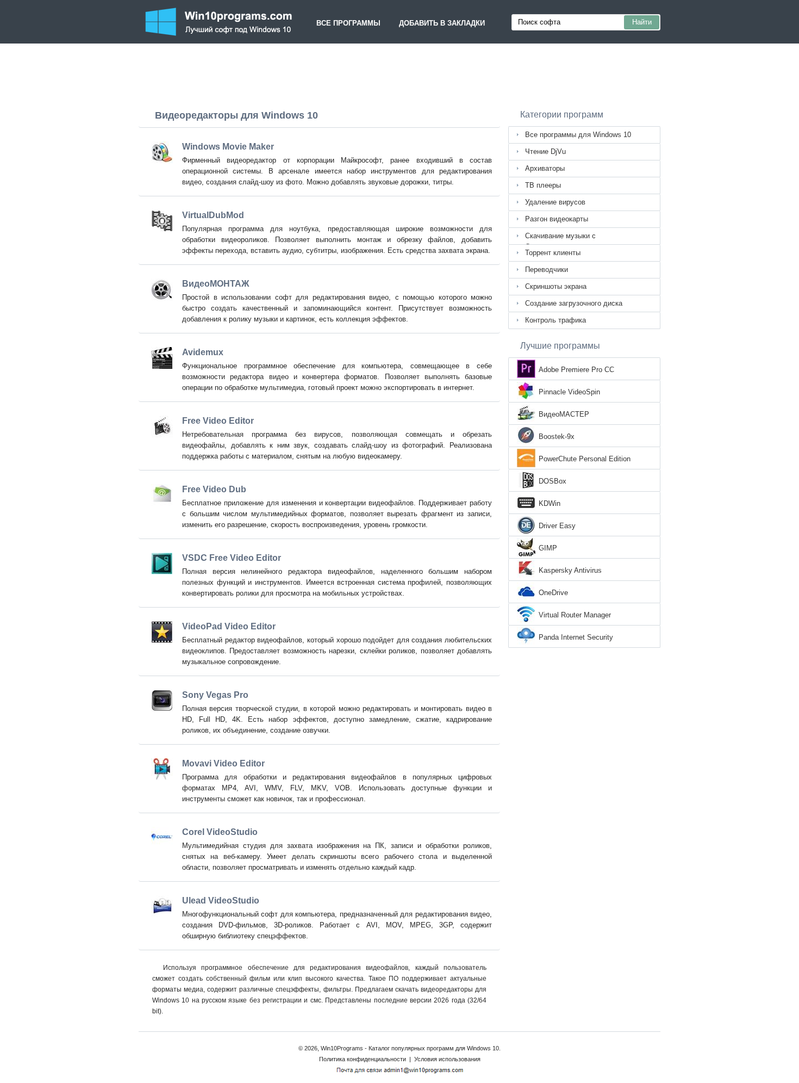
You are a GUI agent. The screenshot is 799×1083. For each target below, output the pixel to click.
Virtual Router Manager (575, 615)
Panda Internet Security (576, 637)
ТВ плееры (543, 185)
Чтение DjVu (545, 151)
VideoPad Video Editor (229, 626)
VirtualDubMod (213, 215)
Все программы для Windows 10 (578, 135)
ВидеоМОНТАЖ (215, 283)
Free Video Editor (218, 420)
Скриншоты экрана (555, 286)
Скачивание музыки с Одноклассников (560, 238)
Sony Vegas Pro (215, 695)
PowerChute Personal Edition (585, 459)
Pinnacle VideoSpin (569, 392)
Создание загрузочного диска (573, 303)
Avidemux (202, 352)
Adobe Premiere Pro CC (576, 370)
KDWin (549, 503)
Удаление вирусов (555, 202)
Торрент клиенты (552, 253)
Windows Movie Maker (228, 146)
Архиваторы (545, 168)
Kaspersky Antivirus (570, 570)
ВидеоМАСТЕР (564, 414)
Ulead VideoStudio (220, 900)
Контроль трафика (555, 320)
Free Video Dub (214, 489)
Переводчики (546, 269)
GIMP (548, 548)
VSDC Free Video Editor (231, 557)
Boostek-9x (557, 436)
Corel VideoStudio (220, 832)
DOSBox (552, 481)
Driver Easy (557, 526)
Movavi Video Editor (223, 763)
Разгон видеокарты (556, 219)
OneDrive (553, 593)
